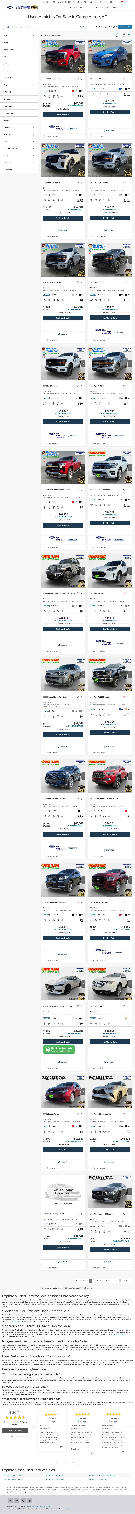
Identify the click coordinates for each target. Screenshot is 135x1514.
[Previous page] (56, 1462)
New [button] (75, 7)
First (79, 1281)
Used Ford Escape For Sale (12, 1475)
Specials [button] (89, 7)
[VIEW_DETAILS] (63, 1191)
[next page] (132, 1427)
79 (73, 1463)
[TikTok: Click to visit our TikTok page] (30, 1501)
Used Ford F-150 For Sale (98, 1479)
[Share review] (61, 1447)
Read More (75, 1449)
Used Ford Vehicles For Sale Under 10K (102, 1475)
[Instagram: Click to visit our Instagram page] (24, 1501)
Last (115, 1281)
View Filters (15, 1437)
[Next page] (78, 1462)
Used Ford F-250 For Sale (55, 1479)
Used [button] (82, 7)
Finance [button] (114, 7)
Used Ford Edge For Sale (54, 1475)
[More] (63, 109)
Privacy (34, 1506)
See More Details (63, 114)
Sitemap (28, 1506)
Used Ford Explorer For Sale (12, 1479)
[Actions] (81, 79)
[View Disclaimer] (62, 96)
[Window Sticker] (81, 96)
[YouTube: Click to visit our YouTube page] (17, 1501)
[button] (83, 56)
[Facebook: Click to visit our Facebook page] (11, 1501)
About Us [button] (124, 7)
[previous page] (33, 1427)
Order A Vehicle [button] (124, 27)
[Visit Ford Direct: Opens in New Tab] (68, 1509)
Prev (86, 1281)
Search (82, 27)
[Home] (71, 7)
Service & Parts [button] (102, 7)
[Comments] (78, 96)
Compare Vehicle (52, 136)
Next (108, 1281)
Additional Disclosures (43, 1506)
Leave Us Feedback (15, 1430)
